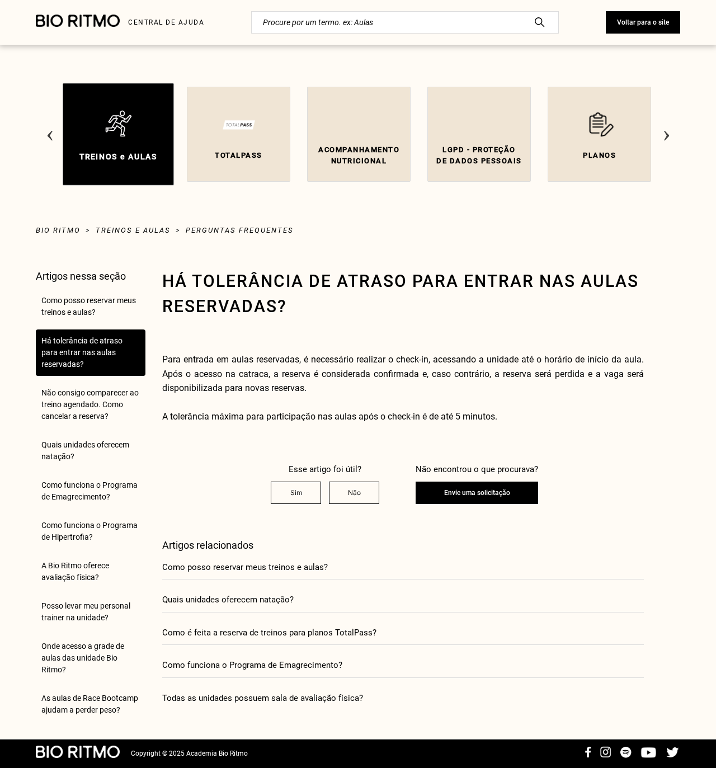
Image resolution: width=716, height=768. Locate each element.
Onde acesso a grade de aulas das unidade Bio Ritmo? (82, 658)
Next (666, 126)
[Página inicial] (78, 23)
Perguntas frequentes (240, 230)
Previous (49, 126)
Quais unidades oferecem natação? (85, 450)
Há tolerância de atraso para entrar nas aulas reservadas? (82, 352)
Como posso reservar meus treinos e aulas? (88, 306)
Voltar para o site (643, 22)
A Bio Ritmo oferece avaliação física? (75, 571)
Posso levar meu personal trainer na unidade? (85, 611)
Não (354, 492)
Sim (296, 492)
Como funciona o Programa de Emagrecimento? (89, 490)
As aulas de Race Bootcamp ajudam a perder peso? (89, 704)
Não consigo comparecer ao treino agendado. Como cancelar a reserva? (90, 404)
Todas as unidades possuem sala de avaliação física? (262, 698)
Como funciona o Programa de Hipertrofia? (89, 531)
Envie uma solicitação (477, 493)
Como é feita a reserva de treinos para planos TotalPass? (269, 633)
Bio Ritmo (58, 230)
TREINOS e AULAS (133, 230)
